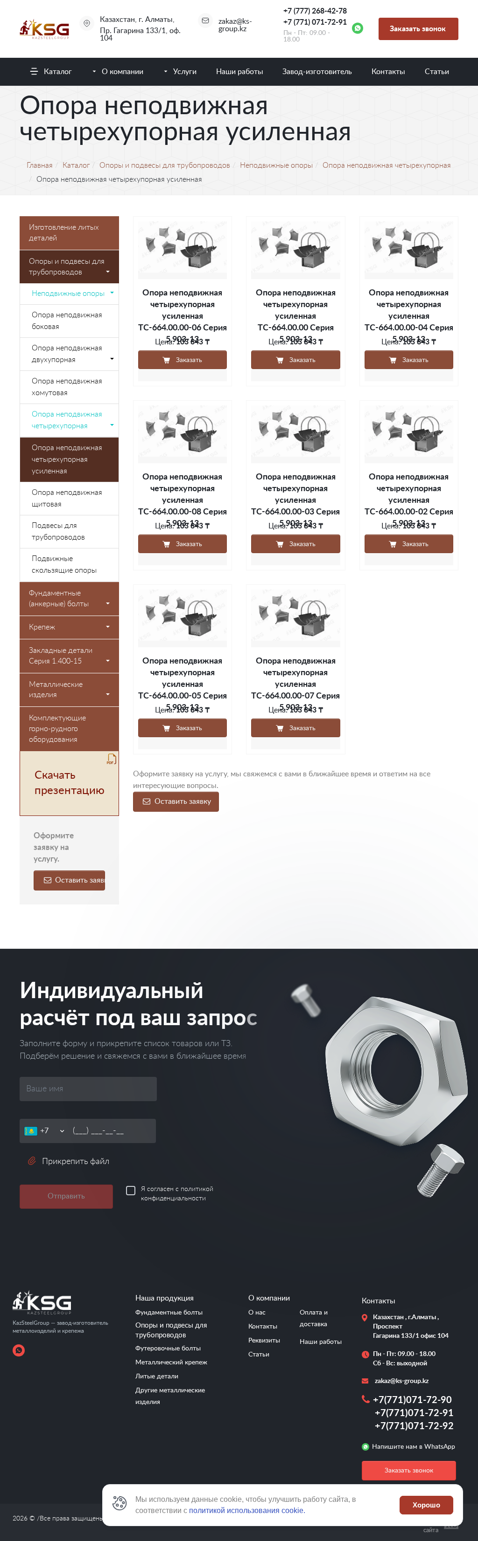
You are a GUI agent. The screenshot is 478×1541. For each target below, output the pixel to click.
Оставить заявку (79, 880)
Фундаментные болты (169, 1312)
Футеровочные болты (168, 1348)
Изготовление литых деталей (64, 233)
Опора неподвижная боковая (67, 320)
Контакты (388, 71)
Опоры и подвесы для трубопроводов (67, 267)
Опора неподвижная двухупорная (67, 353)
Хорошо (426, 1505)
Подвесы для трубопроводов (58, 531)
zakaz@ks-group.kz (235, 25)
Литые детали (156, 1376)
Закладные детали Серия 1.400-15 (60, 656)
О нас (257, 1312)
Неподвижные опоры (68, 293)
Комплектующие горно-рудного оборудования (57, 728)
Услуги (185, 71)
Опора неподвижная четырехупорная (67, 420)
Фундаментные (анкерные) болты (59, 598)
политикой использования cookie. (247, 1510)
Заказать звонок (418, 29)
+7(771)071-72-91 (414, 1413)
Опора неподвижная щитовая (67, 498)
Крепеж (42, 627)
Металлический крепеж (171, 1362)
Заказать (188, 360)
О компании (122, 71)
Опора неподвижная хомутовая (67, 387)
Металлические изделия (56, 690)
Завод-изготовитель (317, 71)
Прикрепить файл (75, 1161)
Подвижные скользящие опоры (64, 564)
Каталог (58, 71)
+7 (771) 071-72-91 (315, 22)
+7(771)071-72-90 (412, 1400)
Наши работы (239, 71)
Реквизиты (264, 1340)
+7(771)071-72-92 (414, 1426)
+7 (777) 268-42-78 (315, 11)
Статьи (437, 71)
